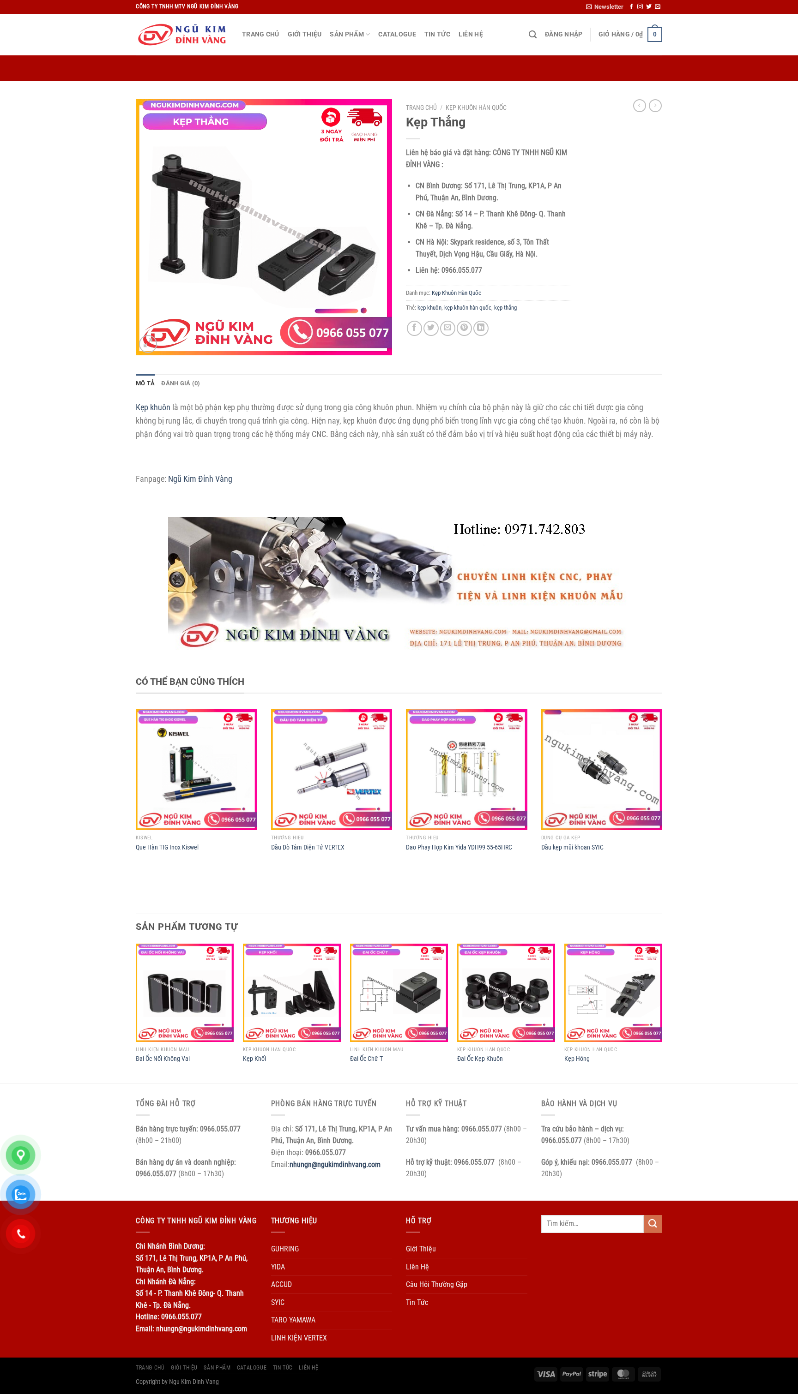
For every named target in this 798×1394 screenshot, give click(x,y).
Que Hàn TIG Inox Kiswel (167, 847)
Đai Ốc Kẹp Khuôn (480, 1059)
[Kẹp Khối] (292, 992)
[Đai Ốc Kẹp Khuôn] (506, 992)
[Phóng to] (148, 344)
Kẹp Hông (577, 1059)
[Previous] (136, 1012)
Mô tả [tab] (145, 383)
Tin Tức (437, 34)
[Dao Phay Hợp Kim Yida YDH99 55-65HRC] (466, 770)
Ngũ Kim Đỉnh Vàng (200, 479)
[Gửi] (653, 1224)
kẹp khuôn (429, 307)
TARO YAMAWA (293, 1320)
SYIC (277, 1302)
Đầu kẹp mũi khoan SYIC (572, 847)
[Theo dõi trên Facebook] (631, 7)
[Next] (662, 1012)
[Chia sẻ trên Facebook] (414, 328)
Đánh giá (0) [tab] (180, 383)
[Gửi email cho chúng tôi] (657, 7)
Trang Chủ (260, 34)
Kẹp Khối (254, 1059)
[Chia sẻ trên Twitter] (431, 328)
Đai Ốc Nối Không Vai (163, 1059)
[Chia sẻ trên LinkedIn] (481, 328)
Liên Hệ (471, 34)
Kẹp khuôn (154, 407)
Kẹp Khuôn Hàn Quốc (476, 107)
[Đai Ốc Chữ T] (399, 992)
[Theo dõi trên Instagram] (640, 7)
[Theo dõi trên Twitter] (649, 7)
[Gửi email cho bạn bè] (447, 328)
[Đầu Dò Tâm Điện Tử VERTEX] (332, 770)
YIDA (278, 1266)
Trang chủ (421, 107)
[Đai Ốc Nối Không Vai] (185, 992)
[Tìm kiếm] (533, 34)
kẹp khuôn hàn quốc (467, 307)
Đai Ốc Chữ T (366, 1059)
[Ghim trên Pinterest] (464, 328)
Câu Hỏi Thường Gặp (436, 1284)
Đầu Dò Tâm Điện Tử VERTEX (308, 847)
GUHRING (285, 1248)
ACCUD (281, 1284)
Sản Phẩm (346, 34)
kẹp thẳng (505, 307)
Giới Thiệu (305, 34)
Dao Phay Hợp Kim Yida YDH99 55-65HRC (459, 847)
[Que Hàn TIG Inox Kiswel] (196, 770)
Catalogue (397, 34)
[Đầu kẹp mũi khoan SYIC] (602, 770)
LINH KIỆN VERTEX (299, 1338)
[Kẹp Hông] (613, 992)
